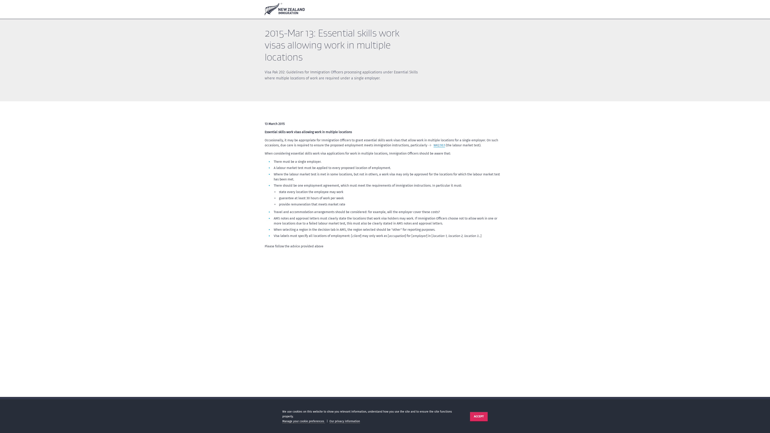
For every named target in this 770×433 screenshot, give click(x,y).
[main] (385, 209)
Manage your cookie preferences (303, 421)
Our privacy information (344, 421)
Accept (479, 416)
